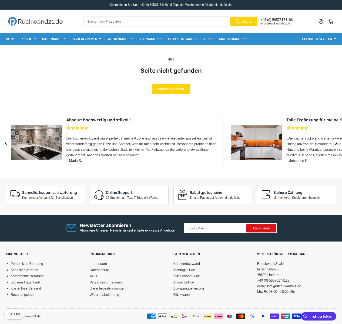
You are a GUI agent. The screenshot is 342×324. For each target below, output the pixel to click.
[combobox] (171, 21)
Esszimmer (149, 39)
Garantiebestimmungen (107, 288)
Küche (26, 39)
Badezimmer (52, 39)
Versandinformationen (106, 282)
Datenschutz (99, 270)
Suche (246, 21)
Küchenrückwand (186, 264)
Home (10, 39)
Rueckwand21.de (186, 276)
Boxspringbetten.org (188, 288)
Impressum (98, 264)
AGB (93, 276)
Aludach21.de (183, 282)
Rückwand (181, 295)
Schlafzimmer (85, 39)
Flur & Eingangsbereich (188, 39)
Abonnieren (261, 228)
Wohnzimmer (118, 39)
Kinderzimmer (231, 39)
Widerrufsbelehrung (104, 295)
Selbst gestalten (317, 39)
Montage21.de (184, 270)
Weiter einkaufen (171, 89)
